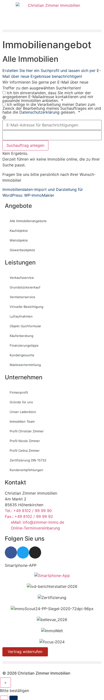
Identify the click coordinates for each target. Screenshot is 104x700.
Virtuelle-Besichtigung (26, 307)
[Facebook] (11, 552)
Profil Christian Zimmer (27, 431)
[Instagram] (35, 552)
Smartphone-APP (21, 565)
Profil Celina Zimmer (25, 450)
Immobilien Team (22, 421)
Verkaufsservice (22, 278)
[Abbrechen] (4, 698)
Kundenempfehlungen (26, 470)
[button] (52, 31)
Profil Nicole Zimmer (25, 441)
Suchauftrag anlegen (25, 145)
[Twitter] (23, 552)
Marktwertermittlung (25, 365)
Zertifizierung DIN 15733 (28, 460)
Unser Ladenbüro (23, 412)
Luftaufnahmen (21, 316)
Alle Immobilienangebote (28, 221)
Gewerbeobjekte (22, 250)
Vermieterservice (22, 297)
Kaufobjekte (19, 231)
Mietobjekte (19, 240)
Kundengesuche (22, 355)
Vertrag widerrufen (25, 651)
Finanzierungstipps (24, 345)
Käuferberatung (21, 336)
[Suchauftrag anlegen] (13, 698)
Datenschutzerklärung (39, 112)
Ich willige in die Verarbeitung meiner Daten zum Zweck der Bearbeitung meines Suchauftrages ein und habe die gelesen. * (51, 108)
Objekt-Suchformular (25, 326)
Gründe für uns (21, 402)
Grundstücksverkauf (25, 287)
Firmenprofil (19, 392)
